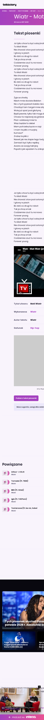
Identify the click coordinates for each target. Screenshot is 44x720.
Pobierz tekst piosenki (26, 398)
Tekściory (12, 11)
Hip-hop (33, 11)
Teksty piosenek (23, 11)
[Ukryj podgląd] (39, 687)
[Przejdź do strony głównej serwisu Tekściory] (9, 4)
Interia (4, 11)
